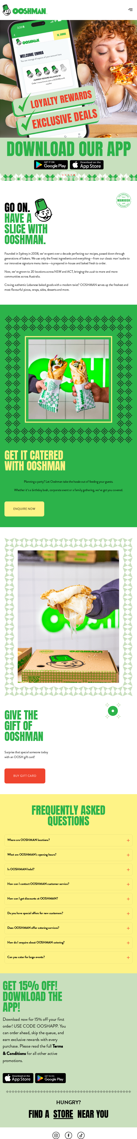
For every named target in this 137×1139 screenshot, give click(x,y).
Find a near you (68, 1114)
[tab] (63, 175)
